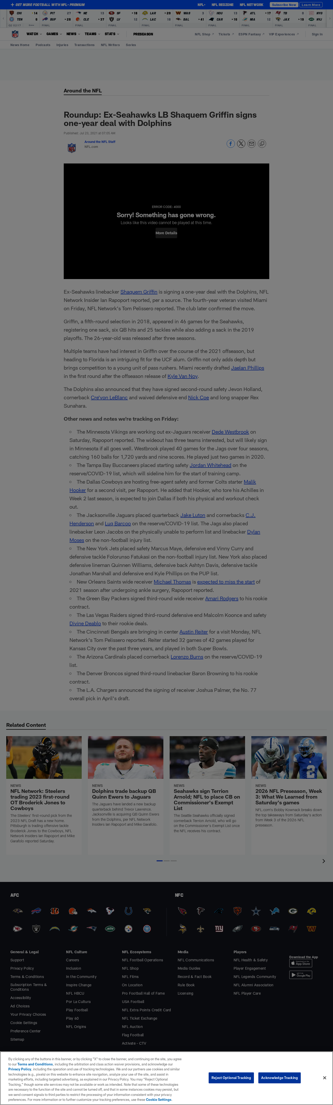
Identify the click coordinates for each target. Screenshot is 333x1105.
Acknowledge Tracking (279, 1078)
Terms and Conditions (35, 1064)
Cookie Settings (158, 1099)
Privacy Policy (19, 1069)
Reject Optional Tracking (231, 1078)
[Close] (324, 1078)
